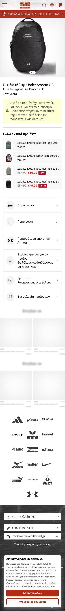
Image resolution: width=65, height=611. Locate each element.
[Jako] (17, 449)
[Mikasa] (47, 449)
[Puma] (17, 479)
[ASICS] (32, 419)
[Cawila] (47, 419)
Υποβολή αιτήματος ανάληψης (32, 544)
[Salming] (32, 479)
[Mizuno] (17, 464)
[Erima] (32, 434)
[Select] (47, 479)
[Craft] (17, 434)
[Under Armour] (32, 494)
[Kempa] (32, 449)
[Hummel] (47, 434)
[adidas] (17, 419)
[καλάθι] (60, 5)
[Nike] (47, 464)
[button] (32, 205)
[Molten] (32, 464)
